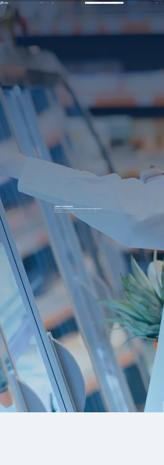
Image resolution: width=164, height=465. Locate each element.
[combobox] (93, 3)
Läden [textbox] (86, 2)
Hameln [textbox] (103, 2)
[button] (75, 210)
